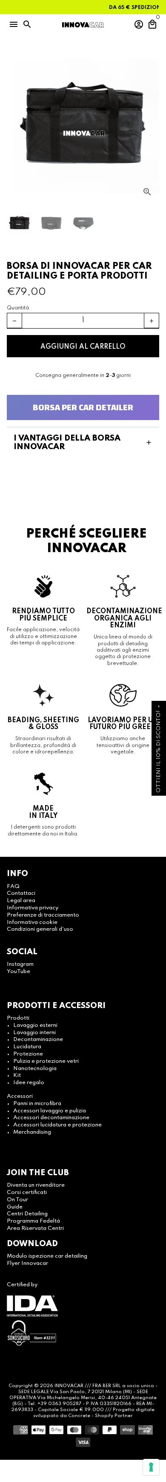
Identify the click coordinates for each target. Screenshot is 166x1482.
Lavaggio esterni (35, 1025)
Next (151, 127)
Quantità (18, 308)
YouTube (18, 971)
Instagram (20, 964)
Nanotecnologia (35, 1068)
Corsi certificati (27, 1192)
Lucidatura (27, 1047)
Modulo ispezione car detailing (47, 1256)
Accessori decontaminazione (51, 1117)
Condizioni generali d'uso (40, 929)
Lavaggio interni (34, 1032)
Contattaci (21, 893)
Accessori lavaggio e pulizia (49, 1111)
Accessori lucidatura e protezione (57, 1125)
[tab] (83, 443)
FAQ (13, 886)
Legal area (21, 900)
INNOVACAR (68, 1385)
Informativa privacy (32, 908)
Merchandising (32, 1132)
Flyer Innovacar (27, 1263)
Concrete (80, 1415)
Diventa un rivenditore (36, 1185)
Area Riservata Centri (35, 1228)
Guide (15, 1207)
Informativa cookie (32, 922)
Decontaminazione (38, 1039)
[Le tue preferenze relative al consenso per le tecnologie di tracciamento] (151, 1467)
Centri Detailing (27, 1214)
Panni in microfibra (37, 1103)
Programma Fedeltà (33, 1221)
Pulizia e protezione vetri (46, 1061)
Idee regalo (28, 1082)
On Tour (17, 1200)
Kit (17, 1075)
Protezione (28, 1054)
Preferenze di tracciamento (43, 915)
